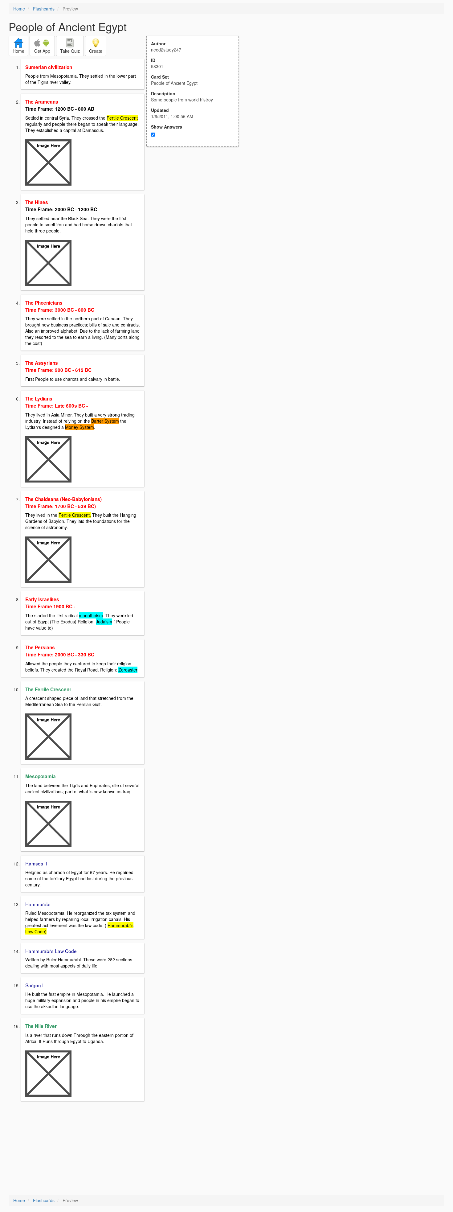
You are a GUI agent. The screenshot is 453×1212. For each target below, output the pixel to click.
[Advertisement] (196, 207)
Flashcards (44, 9)
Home (19, 9)
